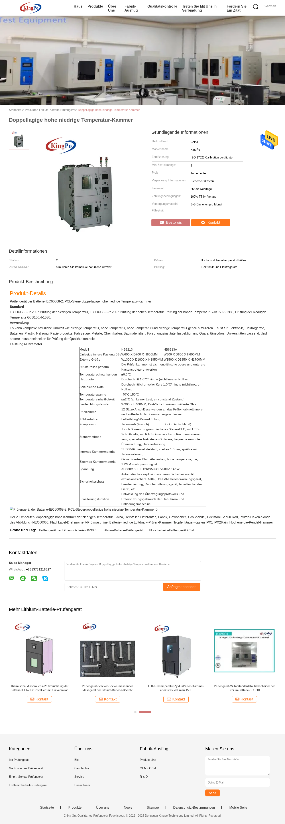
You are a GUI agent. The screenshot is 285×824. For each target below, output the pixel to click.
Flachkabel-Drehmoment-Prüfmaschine (79, 522)
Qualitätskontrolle (162, 6)
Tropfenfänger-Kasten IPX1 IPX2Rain (200, 522)
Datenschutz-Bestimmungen (194, 807)
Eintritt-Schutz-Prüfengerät (26, 776)
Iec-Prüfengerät (19, 759)
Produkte (95, 6)
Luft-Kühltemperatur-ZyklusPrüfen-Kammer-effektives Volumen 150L (176, 688)
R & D (144, 776)
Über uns (112, 8)
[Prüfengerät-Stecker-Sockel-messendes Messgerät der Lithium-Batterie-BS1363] (107, 650)
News (128, 807)
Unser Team (82, 785)
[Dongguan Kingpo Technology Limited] (30, 8)
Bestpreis (173, 222)
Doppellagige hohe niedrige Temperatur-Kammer (109, 110)
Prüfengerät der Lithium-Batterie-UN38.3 (67, 530)
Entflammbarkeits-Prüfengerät (28, 785)
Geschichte (81, 768)
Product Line (148, 759)
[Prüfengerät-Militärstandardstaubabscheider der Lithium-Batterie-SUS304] (244, 650)
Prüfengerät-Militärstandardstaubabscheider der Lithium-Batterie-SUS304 (244, 688)
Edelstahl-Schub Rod (222, 517)
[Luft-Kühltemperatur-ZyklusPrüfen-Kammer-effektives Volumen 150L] (176, 650)
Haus (78, 6)
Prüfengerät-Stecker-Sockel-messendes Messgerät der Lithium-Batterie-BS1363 (107, 688)
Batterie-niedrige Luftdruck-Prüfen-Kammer (140, 522)
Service (79, 776)
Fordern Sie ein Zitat (236, 8)
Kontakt (213, 222)
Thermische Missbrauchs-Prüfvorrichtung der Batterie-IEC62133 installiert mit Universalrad (39, 688)
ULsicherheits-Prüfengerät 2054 (171, 530)
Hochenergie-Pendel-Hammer (251, 522)
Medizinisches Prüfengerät (26, 768)
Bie (76, 759)
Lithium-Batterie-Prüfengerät (123, 530)
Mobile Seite (238, 807)
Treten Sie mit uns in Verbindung (199, 8)
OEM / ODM (148, 768)
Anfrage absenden (181, 587)
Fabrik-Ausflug (131, 8)
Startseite (47, 807)
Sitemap (153, 807)
